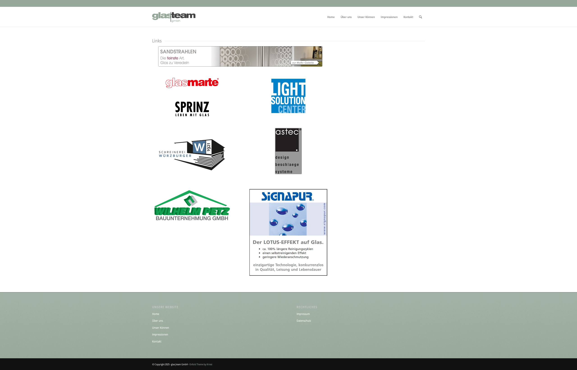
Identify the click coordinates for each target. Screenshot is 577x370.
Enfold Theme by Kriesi (201, 364)
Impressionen (160, 334)
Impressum (303, 314)
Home (155, 314)
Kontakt (156, 341)
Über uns (157, 321)
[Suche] (420, 17)
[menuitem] (331, 17)
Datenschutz (304, 321)
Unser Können (160, 328)
